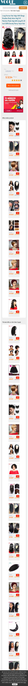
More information (13, 85)
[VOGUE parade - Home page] (8, 5)
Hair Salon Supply (15, 11)
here (25, 682)
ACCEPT (15, 684)
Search (23, 7)
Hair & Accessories (5, 11)
